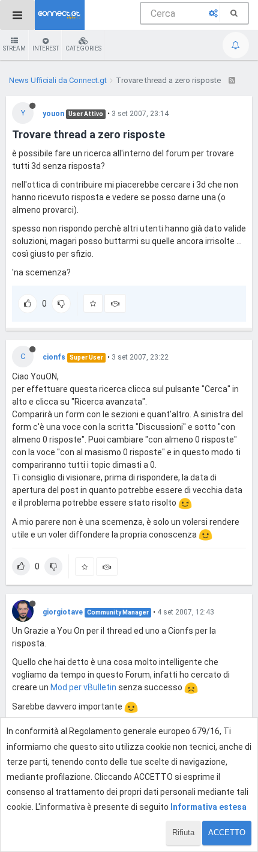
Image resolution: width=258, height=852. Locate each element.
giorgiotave (63, 612)
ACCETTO (226, 832)
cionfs (54, 357)
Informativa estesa (208, 807)
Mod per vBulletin (83, 687)
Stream (14, 48)
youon (53, 113)
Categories (83, 48)
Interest (45, 48)
